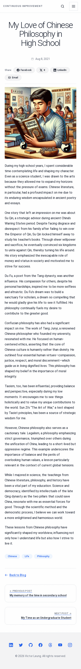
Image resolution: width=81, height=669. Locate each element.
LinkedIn (61, 70)
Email (15, 77)
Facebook (26, 70)
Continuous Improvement (23, 6)
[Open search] (62, 6)
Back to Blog (17, 575)
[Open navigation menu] (73, 6)
